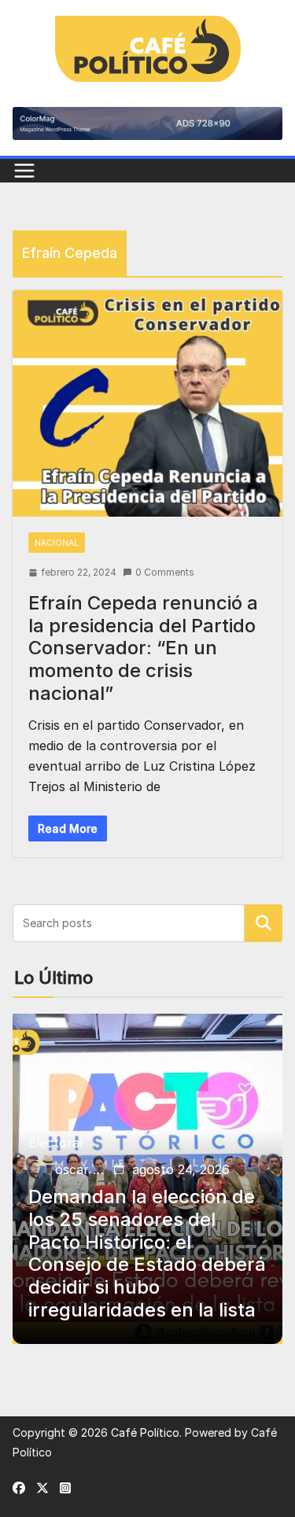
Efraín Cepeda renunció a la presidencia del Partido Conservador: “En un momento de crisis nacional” (143, 648)
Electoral (55, 1143)
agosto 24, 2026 (181, 1169)
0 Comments (164, 572)
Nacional (57, 542)
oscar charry (81, 1169)
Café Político (145, 1432)
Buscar (263, 923)
